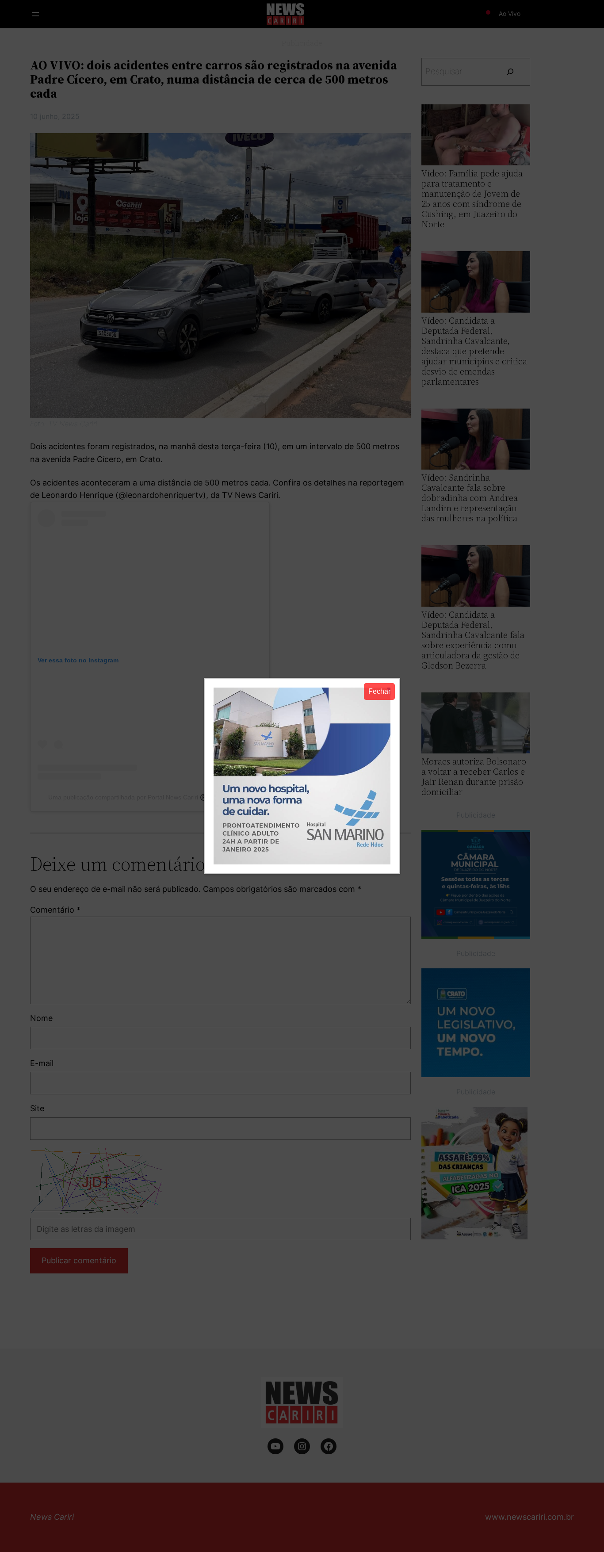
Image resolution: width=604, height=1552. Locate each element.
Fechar (379, 691)
